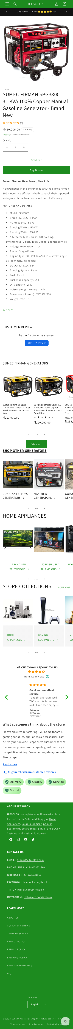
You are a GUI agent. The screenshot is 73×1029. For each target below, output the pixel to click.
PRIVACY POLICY (16, 941)
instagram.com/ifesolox (38, 897)
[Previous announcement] (6, 12)
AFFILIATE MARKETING (19, 965)
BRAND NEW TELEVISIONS (18, 567)
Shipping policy (36, 1024)
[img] (36, 671)
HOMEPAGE (64, 587)
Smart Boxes (29, 828)
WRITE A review (37, 343)
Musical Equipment (35, 833)
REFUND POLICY (16, 949)
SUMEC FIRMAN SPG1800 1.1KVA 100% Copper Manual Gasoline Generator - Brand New (16, 409)
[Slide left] (29, 434)
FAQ (9, 973)
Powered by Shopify (28, 1018)
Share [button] (9, 309)
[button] (7, 4)
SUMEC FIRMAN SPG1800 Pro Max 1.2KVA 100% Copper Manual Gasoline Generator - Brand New (47, 409)
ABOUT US (13, 917)
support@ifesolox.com (30, 860)
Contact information (56, 1024)
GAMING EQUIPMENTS (46, 637)
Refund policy (47, 1019)
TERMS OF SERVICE (17, 933)
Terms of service (17, 1024)
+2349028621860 (35, 867)
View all (37, 444)
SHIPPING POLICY (17, 957)
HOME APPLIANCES (25, 515)
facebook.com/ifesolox (36, 882)
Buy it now (36, 170)
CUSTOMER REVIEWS (18, 925)
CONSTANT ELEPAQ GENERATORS (15, 496)
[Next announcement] (66, 12)
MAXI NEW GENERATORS (43, 496)
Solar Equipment (32, 823)
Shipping (6, 134)
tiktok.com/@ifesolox (31, 889)
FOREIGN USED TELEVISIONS (50, 567)
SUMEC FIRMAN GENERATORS (25, 363)
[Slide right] (44, 434)
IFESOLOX (14, 1018)
